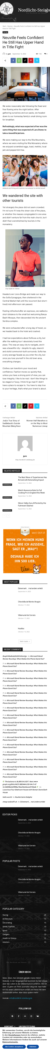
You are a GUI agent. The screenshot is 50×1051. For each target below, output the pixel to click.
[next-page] (8, 515)
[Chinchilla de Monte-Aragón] (9, 605)
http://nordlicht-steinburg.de (25, 460)
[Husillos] (9, 632)
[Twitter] (36, 60)
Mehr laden (24, 641)
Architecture (7, 485)
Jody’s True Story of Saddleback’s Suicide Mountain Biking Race (12, 423)
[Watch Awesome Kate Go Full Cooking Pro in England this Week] (9, 494)
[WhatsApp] (19, 60)
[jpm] (4, 54)
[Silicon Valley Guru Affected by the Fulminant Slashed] (9, 507)
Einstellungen (14, 1035)
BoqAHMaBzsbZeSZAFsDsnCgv (15, 656)
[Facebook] (13, 60)
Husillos (21, 628)
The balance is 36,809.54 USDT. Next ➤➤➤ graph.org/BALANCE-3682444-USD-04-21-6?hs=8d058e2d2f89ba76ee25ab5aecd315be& (20, 784)
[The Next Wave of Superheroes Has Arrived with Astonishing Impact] (9, 481)
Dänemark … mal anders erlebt (30, 588)
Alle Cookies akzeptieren (14, 1047)
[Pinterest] (30, 60)
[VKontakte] (37, 1016)
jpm (9, 54)
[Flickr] (24, 1016)
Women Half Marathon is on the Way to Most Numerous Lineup (36, 423)
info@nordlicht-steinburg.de (20, 998)
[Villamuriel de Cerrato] (9, 619)
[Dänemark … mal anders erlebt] (9, 592)
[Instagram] (31, 1016)
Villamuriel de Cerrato (27, 615)
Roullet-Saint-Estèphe (23, 797)
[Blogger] (12, 1016)
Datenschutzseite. (10, 1042)
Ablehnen (32, 1047)
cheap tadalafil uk (10, 802)
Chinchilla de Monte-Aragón (29, 602)
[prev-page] (4, 515)
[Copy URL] (25, 60)
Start (4, 26)
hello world (7, 797)
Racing (10, 26)
